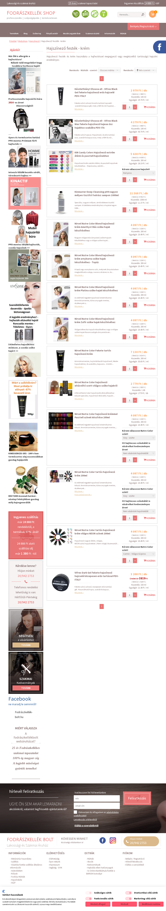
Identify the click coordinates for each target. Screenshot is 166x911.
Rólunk (14, 873)
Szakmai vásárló (92, 33)
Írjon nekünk (54, 861)
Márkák (123, 33)
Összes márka (107, 70)
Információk (110, 33)
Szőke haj (37, 33)
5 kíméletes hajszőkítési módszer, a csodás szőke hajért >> (21, 347)
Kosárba (150, 107)
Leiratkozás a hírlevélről (85, 819)
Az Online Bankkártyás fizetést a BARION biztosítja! (100, 872)
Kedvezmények (93, 864)
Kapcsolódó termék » (83, 494)
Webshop (22, 41)
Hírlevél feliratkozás (133, 861)
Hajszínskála (16, 879)
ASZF (13, 882)
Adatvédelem (17, 870)
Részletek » (79, 109)
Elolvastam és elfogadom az (96, 814)
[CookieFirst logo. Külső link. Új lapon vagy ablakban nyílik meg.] (3, 891)
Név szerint (144, 70)
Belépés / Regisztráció (135, 858)
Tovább (25, 645)
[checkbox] (88, 892)
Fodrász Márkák (18, 876)
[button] (143, 26)
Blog (26, 33)
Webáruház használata (21, 858)
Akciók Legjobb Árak (71, 33)
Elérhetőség (54, 858)
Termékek (14, 33)
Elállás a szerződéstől (86, 825)
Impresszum (54, 864)
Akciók (90, 861)
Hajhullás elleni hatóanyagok (100, 867)
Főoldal (12, 41)
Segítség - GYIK (55, 867)
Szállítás (14, 861)
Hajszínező (34, 41)
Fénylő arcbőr (52, 33)
